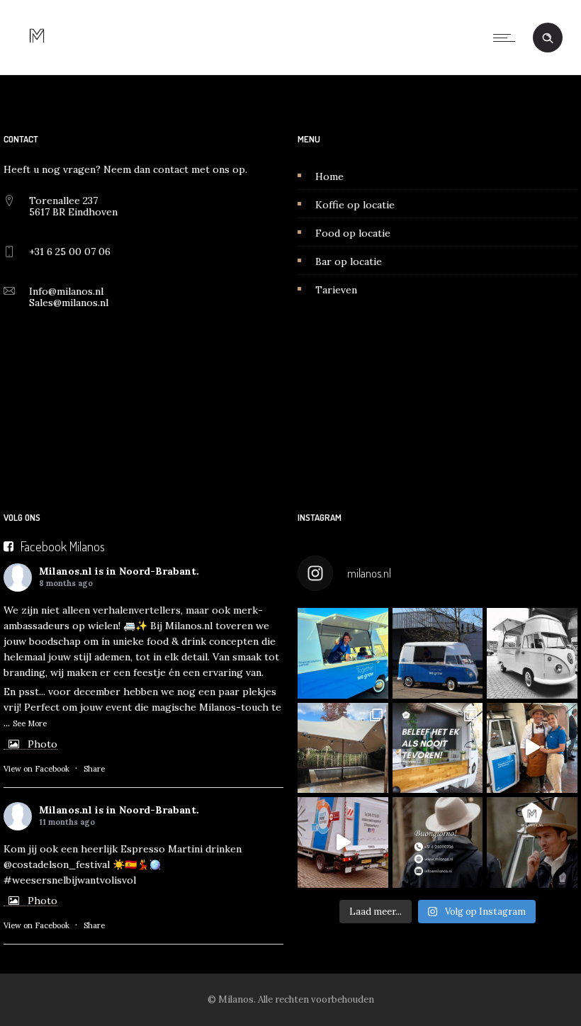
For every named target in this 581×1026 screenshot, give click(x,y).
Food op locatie (352, 233)
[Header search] (548, 38)
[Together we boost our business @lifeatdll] (532, 748)
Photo (42, 744)
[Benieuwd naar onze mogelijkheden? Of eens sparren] (438, 842)
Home (329, 176)
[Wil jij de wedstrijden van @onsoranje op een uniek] (438, 748)
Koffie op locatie (355, 204)
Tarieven (336, 289)
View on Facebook (36, 769)
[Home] (37, 56)
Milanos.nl (65, 571)
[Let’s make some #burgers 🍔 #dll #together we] (438, 653)
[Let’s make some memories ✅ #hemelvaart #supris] (343, 842)
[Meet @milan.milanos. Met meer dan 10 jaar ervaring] (532, 842)
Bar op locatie (348, 261)
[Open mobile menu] (507, 37)
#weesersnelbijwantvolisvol (70, 880)
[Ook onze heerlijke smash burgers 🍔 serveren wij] (343, 653)
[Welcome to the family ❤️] (532, 653)
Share (94, 769)
